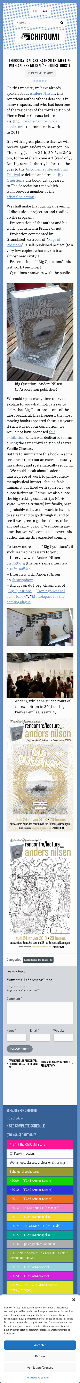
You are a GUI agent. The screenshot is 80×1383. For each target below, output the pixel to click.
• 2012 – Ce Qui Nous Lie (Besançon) (34, 1208)
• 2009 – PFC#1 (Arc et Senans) (31, 1181)
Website (58, 1030)
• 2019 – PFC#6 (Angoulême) (29, 1267)
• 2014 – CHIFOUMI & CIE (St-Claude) (35, 1226)
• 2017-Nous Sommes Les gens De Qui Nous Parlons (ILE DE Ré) (39, 1255)
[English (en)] (45, 11)
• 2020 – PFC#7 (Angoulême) (29, 1276)
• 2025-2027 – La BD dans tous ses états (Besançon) (33, 1287)
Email (35, 1030)
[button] (74, 1300)
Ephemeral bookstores (38, 960)
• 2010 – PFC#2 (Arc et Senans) (31, 1190)
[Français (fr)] (35, 11)
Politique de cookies (37, 1377)
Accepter (40, 1345)
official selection (20, 197)
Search (62, 22)
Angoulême (35, 169)
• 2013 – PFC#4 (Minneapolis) (30, 1217)
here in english (17, 569)
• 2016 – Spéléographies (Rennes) (32, 1244)
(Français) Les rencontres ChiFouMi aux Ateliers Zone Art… (23, 1064)
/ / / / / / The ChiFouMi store (27, 1144)
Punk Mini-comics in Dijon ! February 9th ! (55, 1064)
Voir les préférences (40, 1368)
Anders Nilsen (42, 93)
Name (12, 1030)
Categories (14, 959)
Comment (14, 998)
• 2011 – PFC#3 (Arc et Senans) (31, 1199)
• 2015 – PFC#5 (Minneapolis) (30, 1235)
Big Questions (20, 591)
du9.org (18, 563)
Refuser (40, 1356)
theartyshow (22, 580)
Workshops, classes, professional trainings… (39, 1162)
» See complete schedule (26, 1126)
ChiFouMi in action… (23, 1153)
